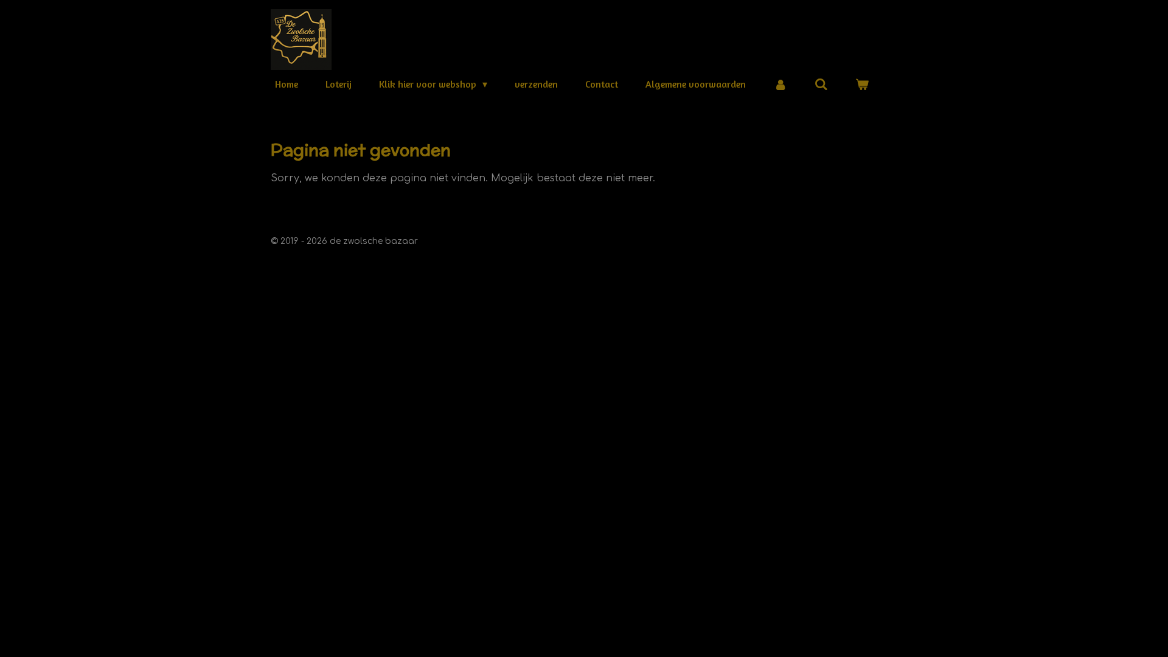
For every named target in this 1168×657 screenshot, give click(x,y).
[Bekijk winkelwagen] (862, 84)
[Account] (780, 84)
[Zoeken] (821, 84)
